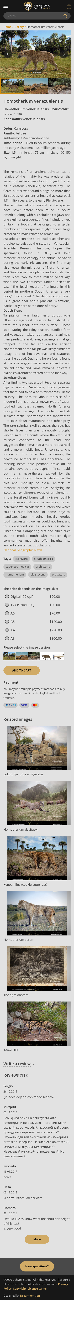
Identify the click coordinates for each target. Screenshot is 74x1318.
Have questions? (37, 1266)
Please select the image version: (27, 647)
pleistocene (37, 574)
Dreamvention (30, 1295)
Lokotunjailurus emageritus (23, 774)
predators (58, 574)
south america (43, 559)
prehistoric (43, 566)
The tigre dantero (16, 995)
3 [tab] (36, 72)
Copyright (19, 1288)
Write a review (17, 1063)
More (37, 1239)
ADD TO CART (21, 670)
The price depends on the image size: (30, 589)
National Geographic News (22, 550)
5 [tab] (40, 72)
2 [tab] (34, 72)
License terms (37, 1288)
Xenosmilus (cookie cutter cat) (25, 884)
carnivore (21, 559)
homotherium (15, 574)
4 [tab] (38, 72)
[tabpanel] (36, 54)
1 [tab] (32, 72)
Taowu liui (11, 1050)
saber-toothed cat (17, 566)
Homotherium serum (19, 940)
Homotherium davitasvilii (22, 829)
